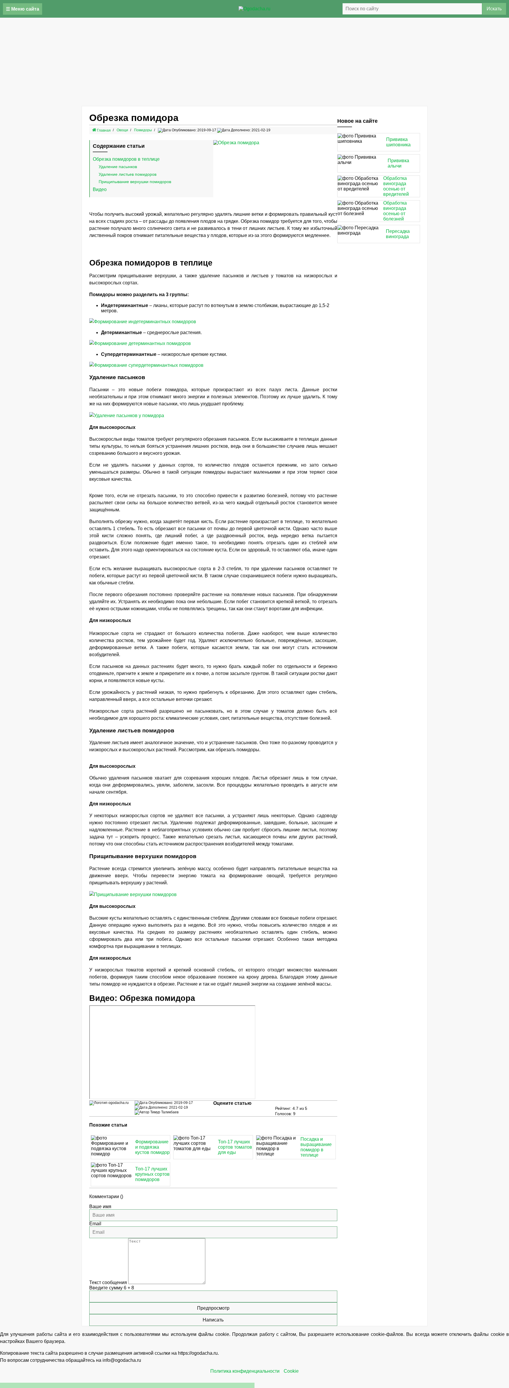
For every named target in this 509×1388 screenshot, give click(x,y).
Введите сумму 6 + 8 (111, 1287)
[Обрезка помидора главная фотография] (275, 142)
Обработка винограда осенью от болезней (395, 210)
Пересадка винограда (398, 234)
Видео (100, 189)
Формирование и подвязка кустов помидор (152, 1147)
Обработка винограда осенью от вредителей (396, 186)
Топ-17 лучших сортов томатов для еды (235, 1147)
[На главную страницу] (254, 9)
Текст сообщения (108, 1282)
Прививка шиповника (398, 142)
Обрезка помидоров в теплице (126, 159)
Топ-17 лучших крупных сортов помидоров (152, 1174)
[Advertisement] (254, 62)
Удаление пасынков (118, 166)
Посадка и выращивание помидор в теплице (316, 1147)
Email (95, 1223)
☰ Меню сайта (22, 8)
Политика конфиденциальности (245, 1371)
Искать (494, 8)
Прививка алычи (398, 163)
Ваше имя (100, 1206)
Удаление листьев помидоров (127, 174)
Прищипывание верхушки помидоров (135, 181)
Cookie (291, 1371)
